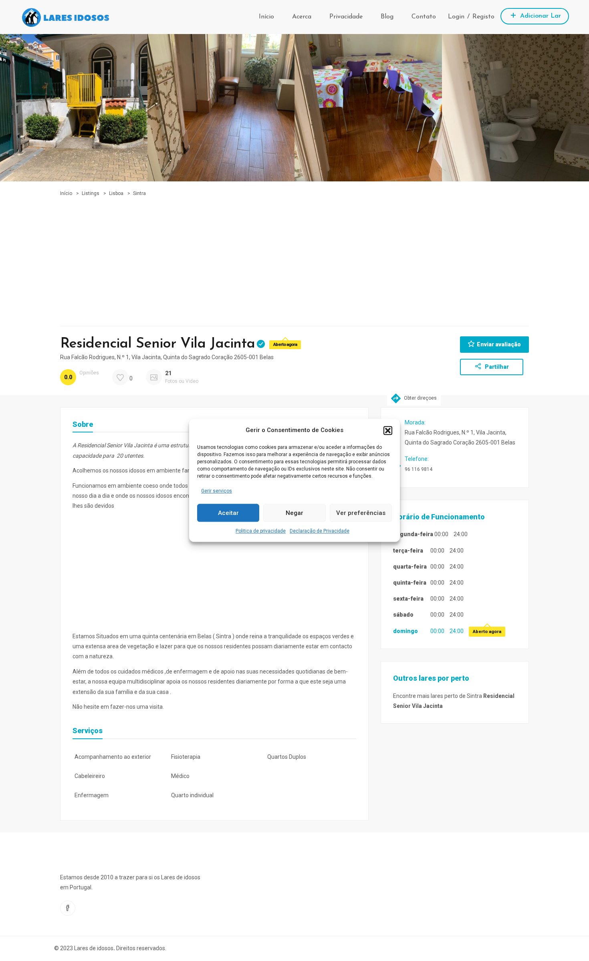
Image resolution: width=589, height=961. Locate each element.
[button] (388, 430)
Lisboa (116, 193)
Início (266, 17)
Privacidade (346, 17)
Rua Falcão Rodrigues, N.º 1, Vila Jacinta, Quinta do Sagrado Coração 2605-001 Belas (167, 357)
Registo (483, 17)
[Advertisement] (294, 258)
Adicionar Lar (539, 16)
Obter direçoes (420, 398)
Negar (294, 513)
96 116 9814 (418, 469)
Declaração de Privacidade (319, 531)
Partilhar (496, 367)
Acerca (301, 17)
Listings (90, 193)
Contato (423, 17)
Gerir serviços (216, 491)
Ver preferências (360, 513)
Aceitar (228, 513)
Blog (387, 17)
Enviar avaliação (499, 344)
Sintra (139, 193)
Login (456, 17)
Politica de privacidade (261, 531)
